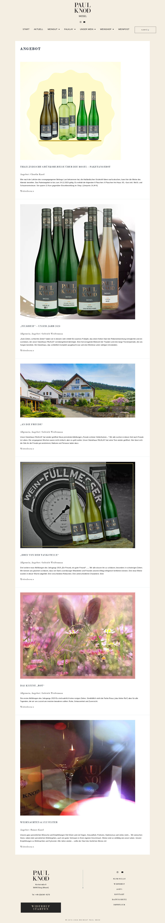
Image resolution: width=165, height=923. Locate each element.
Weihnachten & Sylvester (39, 822)
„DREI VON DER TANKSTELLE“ (39, 555)
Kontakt (119, 894)
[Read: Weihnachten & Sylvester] (77, 767)
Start (26, 29)
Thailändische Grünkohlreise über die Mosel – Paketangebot (65, 167)
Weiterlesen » (27, 191)
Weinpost (123, 29)
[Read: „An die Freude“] (77, 390)
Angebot (24, 174)
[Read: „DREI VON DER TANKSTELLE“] (77, 505)
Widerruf (119, 884)
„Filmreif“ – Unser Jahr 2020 (40, 326)
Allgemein (25, 333)
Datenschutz (119, 899)
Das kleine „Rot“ (32, 685)
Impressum (119, 905)
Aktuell (38, 29)
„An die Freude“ (31, 424)
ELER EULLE (119, 879)
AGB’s (119, 889)
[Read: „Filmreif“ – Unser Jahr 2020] (77, 261)
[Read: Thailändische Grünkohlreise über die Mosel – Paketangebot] (70, 110)
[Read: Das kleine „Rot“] (77, 635)
